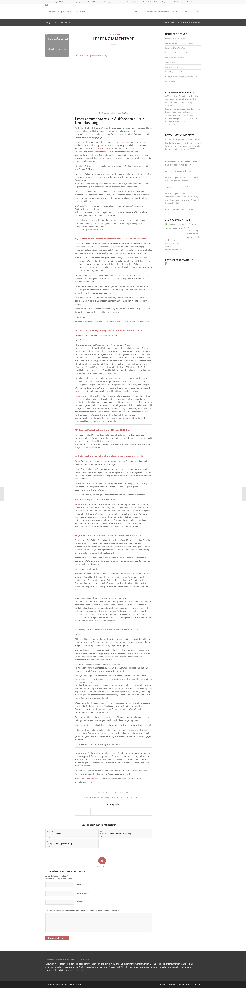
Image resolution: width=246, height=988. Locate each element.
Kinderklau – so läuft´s (124, 2)
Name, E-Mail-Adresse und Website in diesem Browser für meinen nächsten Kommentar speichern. (84, 910)
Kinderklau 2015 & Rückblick (175, 48)
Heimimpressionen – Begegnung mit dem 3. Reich (181, 76)
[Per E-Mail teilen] (144, 812)
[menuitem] (51, 2)
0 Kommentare (104, 792)
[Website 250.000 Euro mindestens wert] (67, 11)
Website (80, 902)
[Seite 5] (2, 494)
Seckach (90, 778)
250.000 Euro (63, 2)
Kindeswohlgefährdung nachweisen (176, 38)
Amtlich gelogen (76, 2)
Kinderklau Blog (51, 2)
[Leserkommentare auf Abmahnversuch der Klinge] (57, 45)
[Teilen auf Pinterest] (113, 812)
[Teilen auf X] (98, 812)
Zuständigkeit (173, 2)
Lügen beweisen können (173, 67)
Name (80, 884)
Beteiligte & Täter (91, 2)
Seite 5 (168, 246)
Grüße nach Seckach (171, 62)
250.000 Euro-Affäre (122, 142)
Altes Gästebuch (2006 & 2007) (179, 209)
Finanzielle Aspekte (106, 2)
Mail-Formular (103, 148)
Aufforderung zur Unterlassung (113, 798)
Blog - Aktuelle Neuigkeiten (58, 22)
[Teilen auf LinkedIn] (129, 812)
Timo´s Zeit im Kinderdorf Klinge (154, 2)
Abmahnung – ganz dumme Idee (175, 57)
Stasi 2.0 (137, 2)
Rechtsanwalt (138, 798)
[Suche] (198, 11)
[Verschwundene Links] (244, 494)
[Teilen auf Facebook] (82, 812)
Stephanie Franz (122, 792)
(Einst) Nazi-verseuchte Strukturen (176, 72)
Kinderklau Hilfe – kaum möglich (176, 52)
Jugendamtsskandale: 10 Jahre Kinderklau (179, 43)
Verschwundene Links (172, 81)
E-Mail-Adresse (83, 893)
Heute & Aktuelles (187, 2)
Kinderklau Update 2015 (183, 149)
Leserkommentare (173, 249)
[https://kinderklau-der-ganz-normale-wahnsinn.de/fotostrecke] (175, 264)
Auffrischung (170, 240)
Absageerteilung (172, 243)
